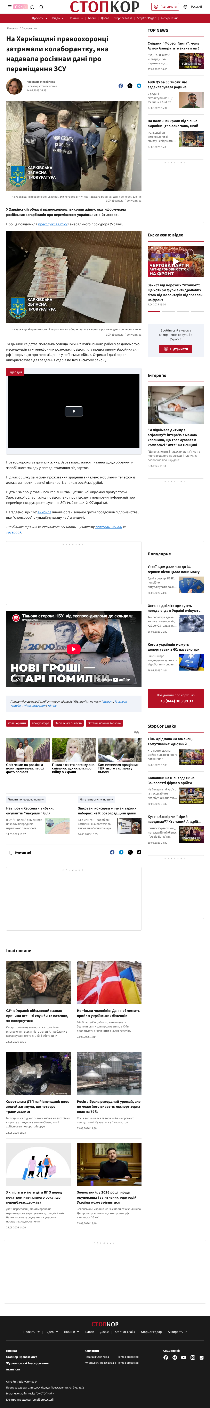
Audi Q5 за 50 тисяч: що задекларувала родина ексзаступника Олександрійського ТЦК (168, 90)
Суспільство (29, 28)
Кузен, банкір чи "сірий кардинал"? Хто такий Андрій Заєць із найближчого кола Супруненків (173, 824)
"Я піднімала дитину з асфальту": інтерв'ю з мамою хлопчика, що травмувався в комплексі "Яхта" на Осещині (172, 438)
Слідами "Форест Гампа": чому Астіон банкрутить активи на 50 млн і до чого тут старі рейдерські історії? (175, 51)
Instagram (38, 706)
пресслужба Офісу (52, 224)
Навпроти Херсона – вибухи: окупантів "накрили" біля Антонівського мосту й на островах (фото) (35, 816)
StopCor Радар (146, 18)
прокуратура (40, 723)
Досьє (105, 18)
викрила (44, 512)
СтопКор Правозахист (21, 1357)
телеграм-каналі (108, 527)
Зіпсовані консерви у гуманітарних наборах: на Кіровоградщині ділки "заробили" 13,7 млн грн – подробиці (107, 816)
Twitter (26, 706)
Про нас (11, 1351)
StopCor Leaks (123, 18)
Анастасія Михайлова (41, 82)
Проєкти (37, 18)
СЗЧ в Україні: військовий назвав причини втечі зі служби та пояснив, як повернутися (37, 1015)
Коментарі (23, 852)
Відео (56, 18)
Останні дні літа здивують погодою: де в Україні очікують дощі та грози (174, 610)
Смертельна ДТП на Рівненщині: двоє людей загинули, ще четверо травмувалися (37, 1106)
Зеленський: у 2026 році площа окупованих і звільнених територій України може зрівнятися (107, 1197)
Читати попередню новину (26, 799)
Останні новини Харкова (104, 723)
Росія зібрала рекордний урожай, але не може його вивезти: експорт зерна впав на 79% (108, 1106)
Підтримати (169, 7)
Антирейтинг (169, 18)
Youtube (15, 706)
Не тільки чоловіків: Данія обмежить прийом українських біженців (108, 1013)
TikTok (51, 706)
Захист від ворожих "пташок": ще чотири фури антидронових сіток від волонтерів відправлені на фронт (175, 293)
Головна (12, 28)
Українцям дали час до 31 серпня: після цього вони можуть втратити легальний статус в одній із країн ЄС (175, 574)
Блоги (92, 18)
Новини (74, 18)
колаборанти (17, 723)
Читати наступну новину (96, 799)
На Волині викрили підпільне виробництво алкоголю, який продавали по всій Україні (173, 126)
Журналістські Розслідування (27, 1363)
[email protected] (43, 1400)
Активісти (13, 1370)
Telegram (107, 701)
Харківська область (68, 723)
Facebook (13, 532)
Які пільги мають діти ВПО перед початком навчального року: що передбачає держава (34, 1197)
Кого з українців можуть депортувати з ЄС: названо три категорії (174, 649)
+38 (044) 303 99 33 (175, 701)
